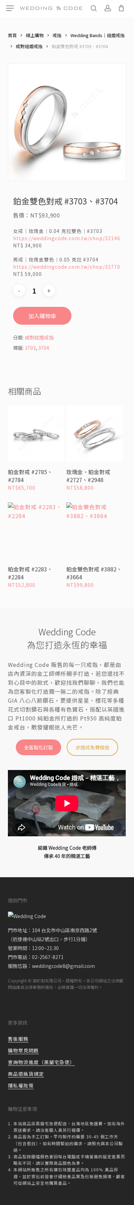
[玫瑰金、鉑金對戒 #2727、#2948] (94, 433)
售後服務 (18, 1038)
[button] (10, 8)
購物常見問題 (23, 1050)
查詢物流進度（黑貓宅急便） (41, 1062)
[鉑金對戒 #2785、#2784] (36, 433)
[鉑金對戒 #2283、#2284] (36, 530)
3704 (43, 347)
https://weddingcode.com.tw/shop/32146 (66, 238)
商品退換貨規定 (26, 1073)
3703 (30, 347)
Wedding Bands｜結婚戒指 (97, 35)
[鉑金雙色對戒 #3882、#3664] (94, 530)
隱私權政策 (21, 1085)
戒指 (57, 35)
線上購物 (35, 35)
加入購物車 (42, 316)
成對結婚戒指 (29, 46)
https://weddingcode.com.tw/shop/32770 (66, 266)
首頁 (12, 35)
